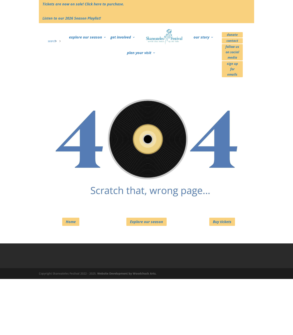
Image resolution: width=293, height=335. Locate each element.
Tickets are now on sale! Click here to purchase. (83, 4)
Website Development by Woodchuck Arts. (126, 273)
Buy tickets (222, 221)
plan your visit (139, 52)
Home (71, 221)
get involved (120, 37)
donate (232, 35)
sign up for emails (232, 69)
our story (201, 37)
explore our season (85, 37)
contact (232, 41)
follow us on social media (232, 52)
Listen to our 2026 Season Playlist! (71, 18)
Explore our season (146, 221)
